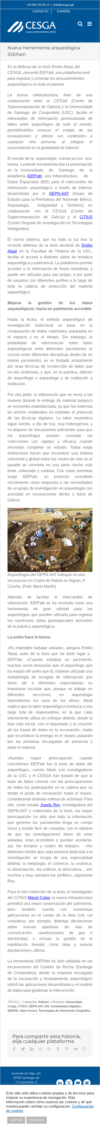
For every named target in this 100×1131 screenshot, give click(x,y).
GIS (46, 1006)
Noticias (43, 1002)
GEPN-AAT (59, 194)
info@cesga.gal (63, 5)
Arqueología (74, 1002)
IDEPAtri (13, 1010)
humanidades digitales (66, 1006)
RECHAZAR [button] (36, 1120)
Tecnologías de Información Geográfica (64, 1010)
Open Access (28, 1010)
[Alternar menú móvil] (89, 23)
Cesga (12, 1006)
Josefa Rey (50, 805)
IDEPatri (34, 176)
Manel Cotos (39, 898)
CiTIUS (86, 217)
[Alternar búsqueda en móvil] (80, 23)
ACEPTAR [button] (16, 1120)
